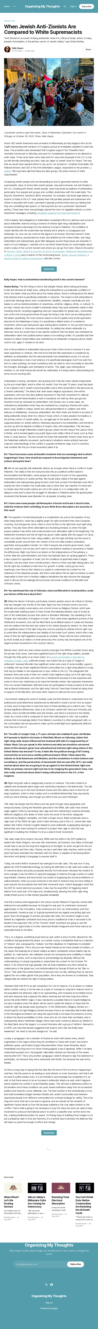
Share (88, 49)
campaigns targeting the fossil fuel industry (57, 213)
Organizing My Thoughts (42, 6)
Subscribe (86, 6)
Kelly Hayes (17, 48)
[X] (46, 1284)
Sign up (49, 1302)
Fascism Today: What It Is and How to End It (29, 251)
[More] (14, 6)
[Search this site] (65, 6)
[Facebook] (51, 1284)
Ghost (55, 1308)
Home (6, 6)
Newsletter (9, 21)
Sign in (73, 6)
